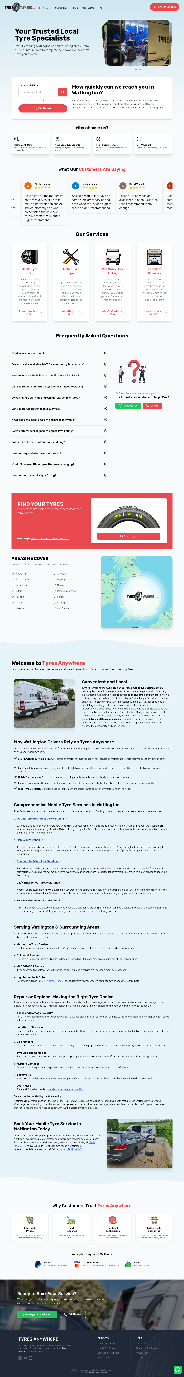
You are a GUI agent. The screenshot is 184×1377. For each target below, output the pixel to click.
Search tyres (130, 536)
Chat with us (130, 405)
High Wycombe (48, 981)
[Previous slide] (136, 69)
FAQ (100, 8)
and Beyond (63, 608)
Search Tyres (62, 8)
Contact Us (88, 8)
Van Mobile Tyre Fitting (108, 1353)
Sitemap (140, 1357)
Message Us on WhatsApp (39, 1314)
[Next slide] (140, 69)
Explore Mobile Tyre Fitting (28, 312)
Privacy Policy (142, 1353)
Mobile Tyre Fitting (106, 1343)
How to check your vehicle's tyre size (50, 538)
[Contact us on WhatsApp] (20, 1358)
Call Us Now (45, 108)
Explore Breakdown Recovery (153, 312)
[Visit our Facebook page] (25, 1358)
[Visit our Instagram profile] (30, 1358)
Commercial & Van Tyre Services (38, 861)
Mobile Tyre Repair (28, 840)
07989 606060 (167, 7)
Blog (75, 8)
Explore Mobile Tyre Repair (70, 312)
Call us (154, 405)
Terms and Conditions (146, 1348)
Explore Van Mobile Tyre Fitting (111, 312)
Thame (108, 715)
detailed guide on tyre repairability (65, 1089)
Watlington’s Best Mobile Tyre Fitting (40, 818)
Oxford (60, 981)
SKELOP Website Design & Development (97, 1372)
